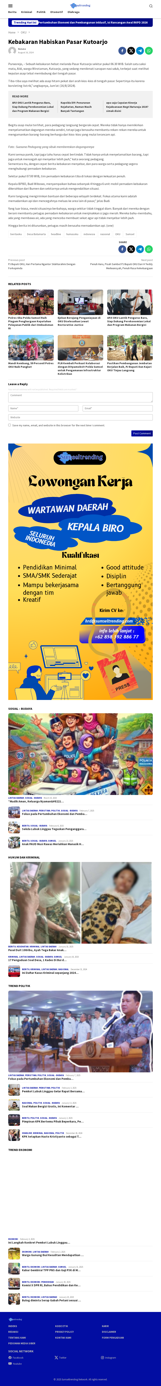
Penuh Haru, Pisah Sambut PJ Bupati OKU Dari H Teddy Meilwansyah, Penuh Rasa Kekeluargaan (121, 264)
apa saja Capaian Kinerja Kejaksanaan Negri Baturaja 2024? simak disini (127, 107)
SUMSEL (52, 840)
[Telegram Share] (140, 51)
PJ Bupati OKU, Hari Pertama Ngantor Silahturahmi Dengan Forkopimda (41, 264)
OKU (117, 234)
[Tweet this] (131, 51)
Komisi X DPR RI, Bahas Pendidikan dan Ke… (51, 1285)
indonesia (89, 234)
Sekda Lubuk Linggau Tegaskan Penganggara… (54, 829)
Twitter (62, 1357)
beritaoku (16, 234)
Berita (25, 825)
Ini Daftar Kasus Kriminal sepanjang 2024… (50, 973)
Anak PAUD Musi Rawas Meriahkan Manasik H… (53, 844)
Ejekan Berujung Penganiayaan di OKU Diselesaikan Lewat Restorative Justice (79, 321)
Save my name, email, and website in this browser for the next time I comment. (58, 425)
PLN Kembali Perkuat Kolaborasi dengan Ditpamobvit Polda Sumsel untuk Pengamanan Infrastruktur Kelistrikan (80, 368)
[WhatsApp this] (149, 51)
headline (56, 234)
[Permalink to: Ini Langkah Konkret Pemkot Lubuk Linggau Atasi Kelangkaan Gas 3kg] (80, 1195)
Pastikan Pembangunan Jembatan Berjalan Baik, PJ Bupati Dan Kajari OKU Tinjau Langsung (129, 366)
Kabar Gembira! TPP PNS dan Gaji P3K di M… (51, 1270)
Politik (55, 810)
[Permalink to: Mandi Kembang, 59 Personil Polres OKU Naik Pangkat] (31, 347)
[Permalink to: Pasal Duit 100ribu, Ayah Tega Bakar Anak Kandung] (80, 903)
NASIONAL (63, 969)
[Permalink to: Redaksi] (12, 50)
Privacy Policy (64, 1331)
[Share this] (122, 51)
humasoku (72, 234)
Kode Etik (61, 1326)
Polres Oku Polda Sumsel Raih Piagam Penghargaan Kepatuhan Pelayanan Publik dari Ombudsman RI (30, 323)
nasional (105, 234)
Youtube (17, 1363)
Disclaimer (109, 1331)
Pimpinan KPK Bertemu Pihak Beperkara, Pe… (53, 1121)
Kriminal (35, 946)
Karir (105, 1326)
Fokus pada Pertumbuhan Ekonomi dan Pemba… (54, 814)
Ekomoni (13, 1239)
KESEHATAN (23, 946)
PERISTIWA (44, 810)
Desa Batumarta (36, 234)
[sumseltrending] (80, 5)
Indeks (12, 1326)
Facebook (18, 1357)
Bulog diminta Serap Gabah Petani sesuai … (51, 1300)
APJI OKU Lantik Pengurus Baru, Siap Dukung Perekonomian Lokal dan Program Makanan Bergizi (33, 107)
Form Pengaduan (113, 1337)
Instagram (110, 1357)
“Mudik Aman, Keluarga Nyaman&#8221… (36, 801)
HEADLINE (27, 1133)
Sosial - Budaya (33, 798)
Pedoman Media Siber (21, 1343)
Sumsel (130, 234)
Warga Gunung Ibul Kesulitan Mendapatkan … (53, 1255)
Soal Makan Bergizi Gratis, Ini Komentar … (50, 1106)
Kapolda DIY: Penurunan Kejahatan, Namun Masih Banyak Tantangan (76, 107)
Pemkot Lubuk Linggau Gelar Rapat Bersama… (53, 1091)
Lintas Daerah (16, 798)
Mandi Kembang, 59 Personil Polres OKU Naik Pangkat (31, 364)
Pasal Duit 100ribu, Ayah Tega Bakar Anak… (37, 950)
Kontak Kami (63, 1337)
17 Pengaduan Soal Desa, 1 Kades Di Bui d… (37, 960)
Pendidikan (47, 1282)
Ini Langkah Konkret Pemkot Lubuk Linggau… (39, 1242)
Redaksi (13, 1331)
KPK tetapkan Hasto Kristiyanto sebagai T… (51, 1136)
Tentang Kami (17, 1337)
